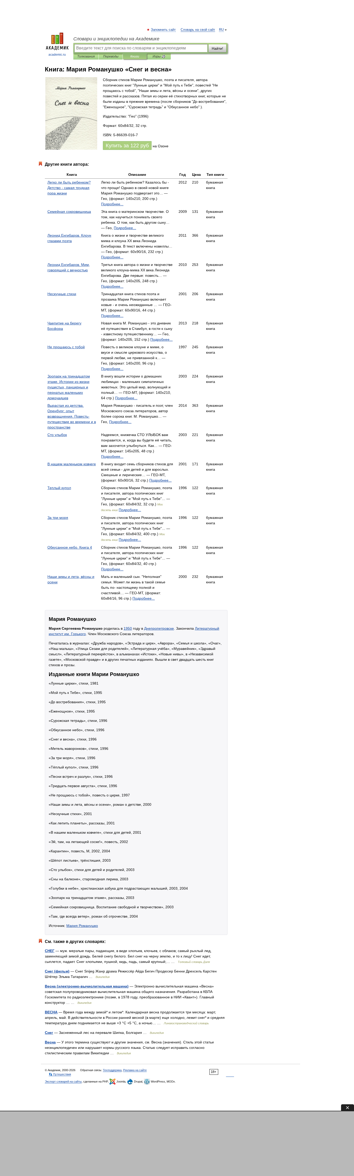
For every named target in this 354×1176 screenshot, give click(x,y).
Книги (134, 56)
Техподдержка (112, 1070)
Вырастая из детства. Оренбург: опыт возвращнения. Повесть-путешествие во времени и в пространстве (71, 416)
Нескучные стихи (61, 294)
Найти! (217, 48)
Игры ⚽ (159, 56)
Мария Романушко (82, 926)
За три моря (57, 518)
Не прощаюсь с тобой (66, 347)
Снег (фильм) (57, 971)
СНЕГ (49, 951)
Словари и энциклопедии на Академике (116, 38)
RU (221, 30)
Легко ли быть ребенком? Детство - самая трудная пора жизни (69, 187)
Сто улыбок (57, 435)
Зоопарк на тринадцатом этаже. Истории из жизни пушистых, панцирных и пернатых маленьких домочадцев (68, 387)
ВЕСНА (51, 1012)
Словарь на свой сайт (198, 30)
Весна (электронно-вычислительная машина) (87, 986)
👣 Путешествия (60, 1074)
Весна (50, 1042)
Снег (49, 1032)
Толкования (86, 56)
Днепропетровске (159, 628)
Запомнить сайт (163, 30)
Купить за (127, 145)
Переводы (110, 56)
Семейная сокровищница (69, 211)
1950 (128, 628)
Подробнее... (112, 204)
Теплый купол (59, 488)
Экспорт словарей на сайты (63, 1081)
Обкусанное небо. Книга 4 (69, 547)
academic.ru (57, 54)
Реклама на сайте (135, 1070)
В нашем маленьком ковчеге (71, 464)
